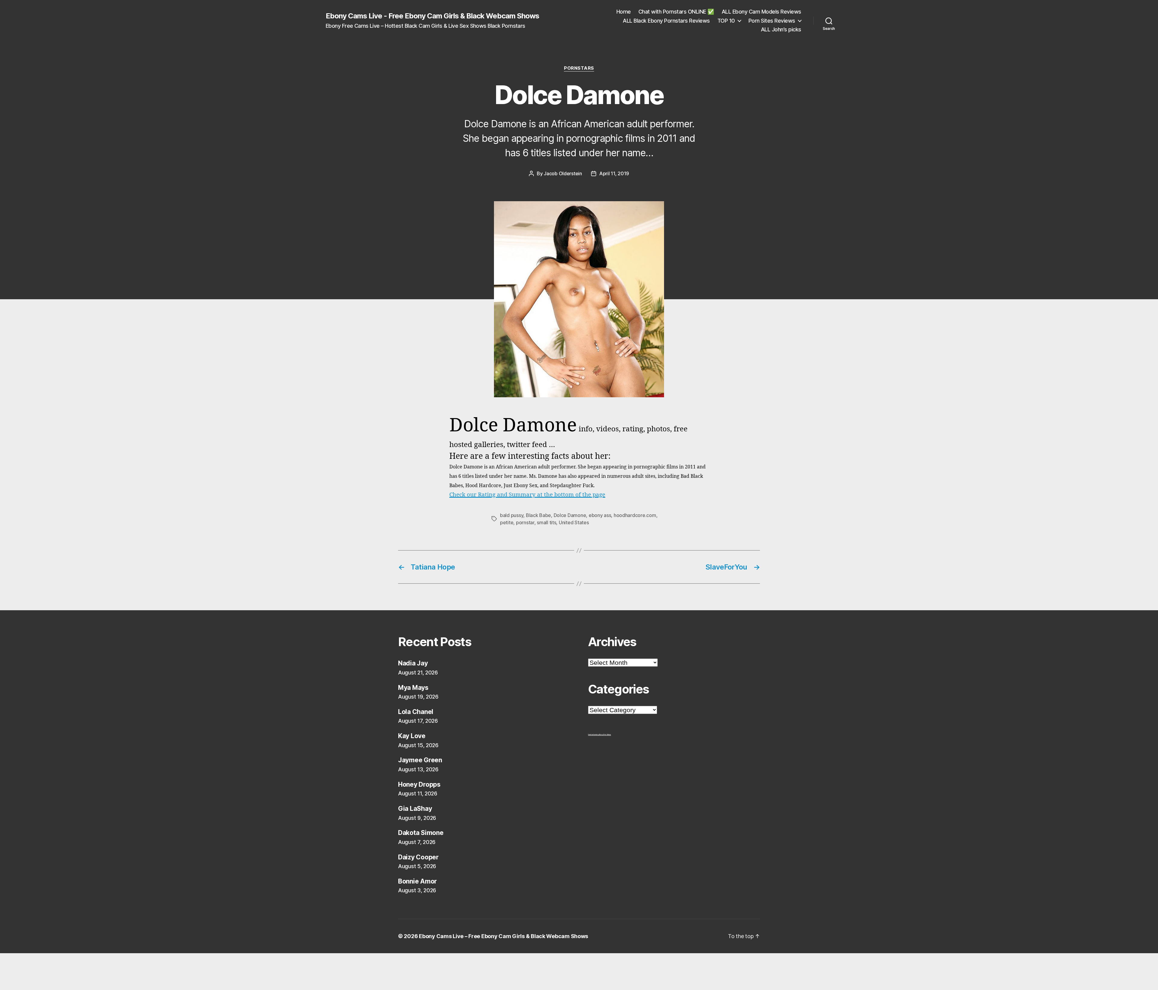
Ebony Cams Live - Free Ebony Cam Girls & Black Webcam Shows (432, 16)
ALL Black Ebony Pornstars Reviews (666, 20)
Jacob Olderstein (563, 173)
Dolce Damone (570, 515)
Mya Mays (413, 687)
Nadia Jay (413, 663)
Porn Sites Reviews (771, 20)
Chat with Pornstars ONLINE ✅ (676, 11)
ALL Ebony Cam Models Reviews (761, 11)
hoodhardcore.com (635, 515)
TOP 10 (726, 20)
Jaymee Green (420, 760)
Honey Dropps (419, 784)
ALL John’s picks (781, 29)
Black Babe (538, 515)
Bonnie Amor (417, 881)
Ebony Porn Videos (605, 734)
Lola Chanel (415, 712)
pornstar (525, 522)
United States (574, 522)
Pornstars (579, 68)
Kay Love (412, 736)
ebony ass (600, 515)
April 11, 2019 (614, 173)
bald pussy (511, 515)
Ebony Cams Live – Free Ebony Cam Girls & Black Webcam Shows (503, 936)
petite (506, 522)
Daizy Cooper (418, 857)
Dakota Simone (421, 832)
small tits (546, 522)
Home (623, 11)
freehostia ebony (593, 734)
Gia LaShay (415, 808)
